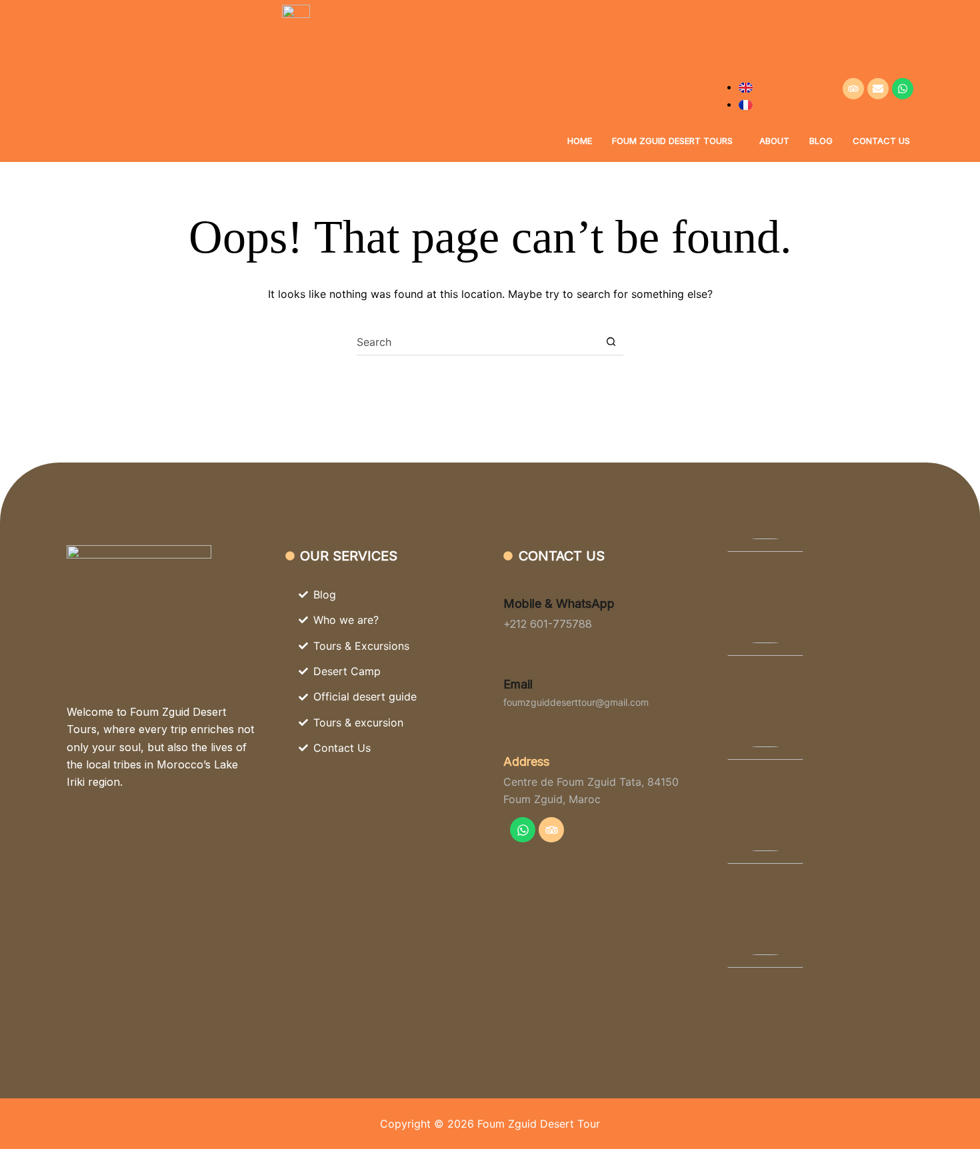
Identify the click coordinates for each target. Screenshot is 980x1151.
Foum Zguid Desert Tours (672, 140)
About (774, 140)
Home (579, 140)
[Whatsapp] (902, 88)
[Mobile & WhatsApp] (512, 581)
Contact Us (881, 140)
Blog (821, 140)
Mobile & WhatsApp (559, 603)
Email (518, 684)
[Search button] (610, 342)
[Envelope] (878, 88)
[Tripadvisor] (853, 88)
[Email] (512, 661)
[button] (675, 141)
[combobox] (477, 342)
